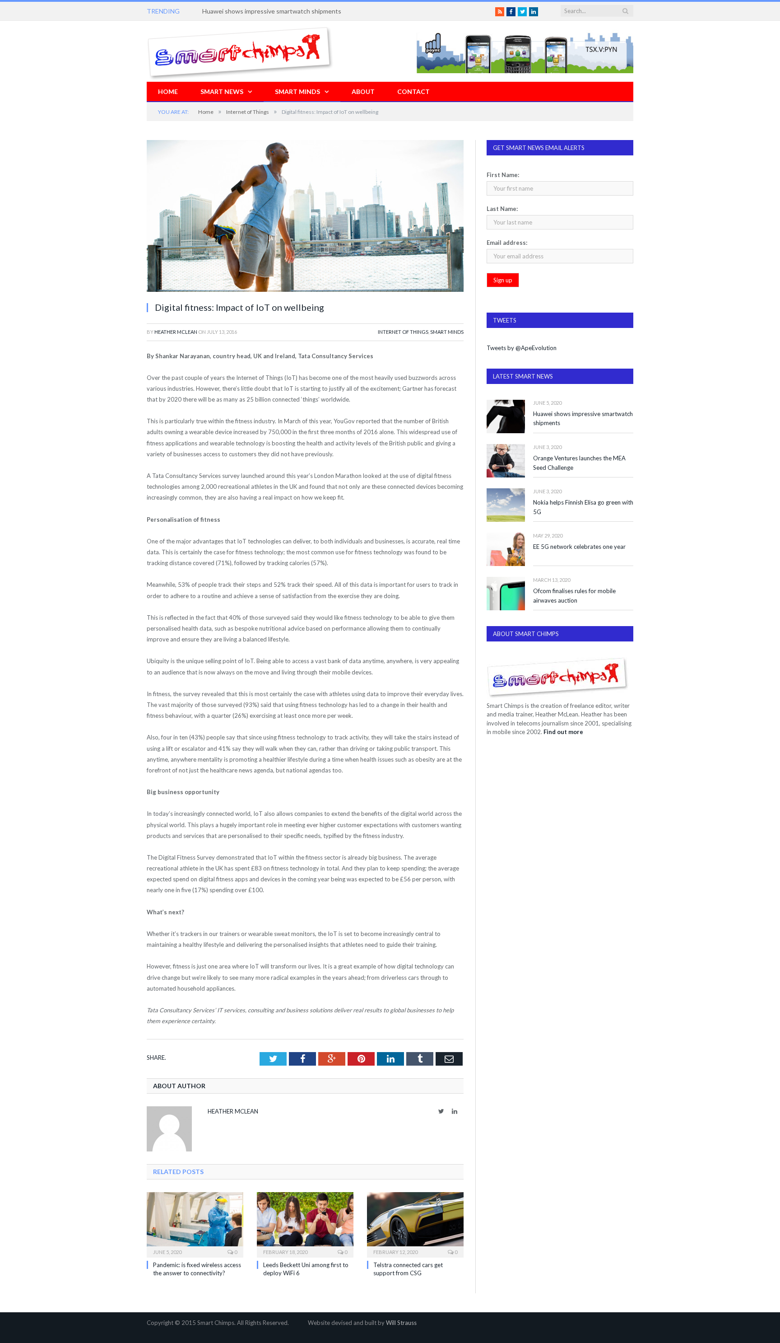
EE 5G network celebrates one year (579, 546)
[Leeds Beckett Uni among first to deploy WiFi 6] (305, 1223)
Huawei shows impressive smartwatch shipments (583, 418)
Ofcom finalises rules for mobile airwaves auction (574, 595)
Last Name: (502, 208)
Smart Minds (297, 91)
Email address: (507, 242)
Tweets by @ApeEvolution (522, 347)
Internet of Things (403, 332)
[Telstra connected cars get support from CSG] (415, 1223)
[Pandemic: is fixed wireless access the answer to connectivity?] (195, 1223)
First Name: (503, 174)
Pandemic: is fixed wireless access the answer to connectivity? (290, 11)
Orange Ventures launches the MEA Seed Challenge (579, 462)
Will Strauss (401, 1322)
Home (168, 91)
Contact (413, 91)
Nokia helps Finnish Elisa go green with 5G (583, 507)
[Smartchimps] (240, 51)
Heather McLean (175, 332)
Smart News (221, 91)
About (363, 91)
